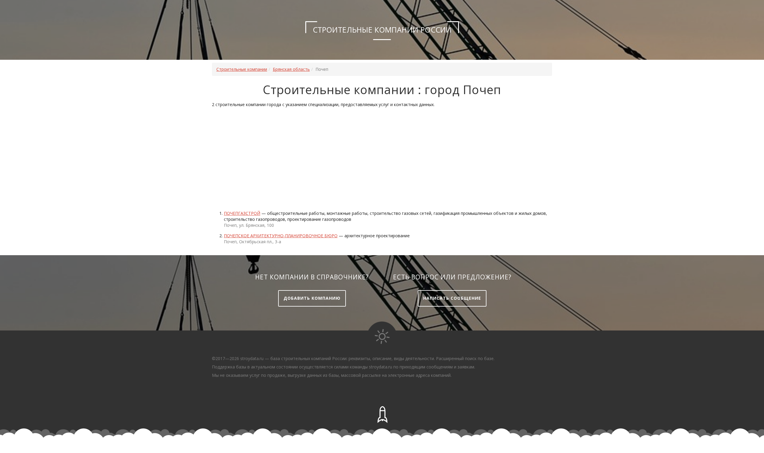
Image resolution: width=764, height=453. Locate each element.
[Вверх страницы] (382, 414)
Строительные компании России (382, 30)
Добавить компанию (312, 298)
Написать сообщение (452, 298)
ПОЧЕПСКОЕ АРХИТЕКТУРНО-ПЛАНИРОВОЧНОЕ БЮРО (281, 235)
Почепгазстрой (242, 213)
